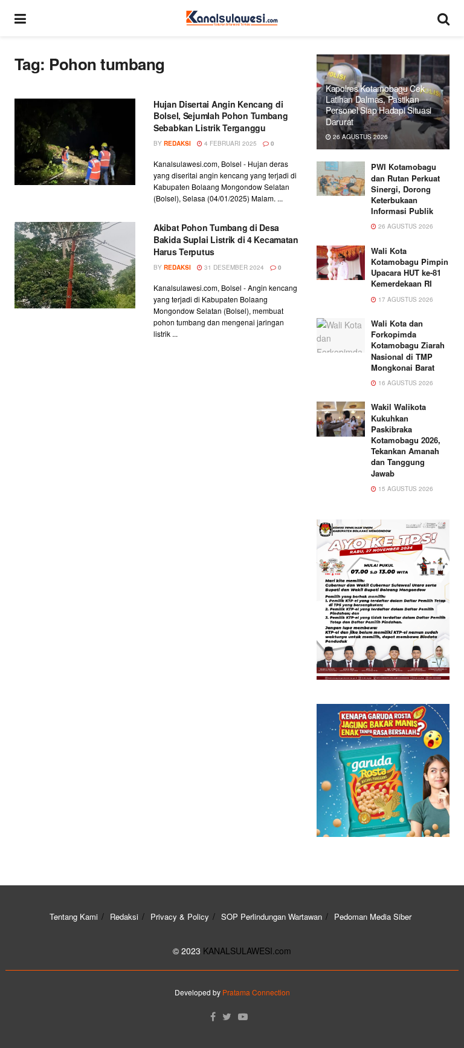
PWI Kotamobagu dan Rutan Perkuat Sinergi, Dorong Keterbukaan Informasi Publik (405, 188)
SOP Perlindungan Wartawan (271, 916)
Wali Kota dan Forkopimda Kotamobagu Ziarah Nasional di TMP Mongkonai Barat (408, 345)
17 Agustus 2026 (404, 299)
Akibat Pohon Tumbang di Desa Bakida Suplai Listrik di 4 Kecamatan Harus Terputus (225, 239)
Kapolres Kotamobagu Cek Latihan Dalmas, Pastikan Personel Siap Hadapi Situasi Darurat (378, 105)
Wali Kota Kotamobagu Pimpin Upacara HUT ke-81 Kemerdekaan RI (409, 267)
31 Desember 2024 (233, 267)
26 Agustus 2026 (359, 136)
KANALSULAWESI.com (247, 951)
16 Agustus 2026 (404, 383)
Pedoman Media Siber (372, 916)
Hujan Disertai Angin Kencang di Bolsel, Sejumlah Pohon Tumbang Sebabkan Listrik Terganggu (220, 116)
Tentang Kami (74, 916)
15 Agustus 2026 (404, 488)
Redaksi (177, 143)
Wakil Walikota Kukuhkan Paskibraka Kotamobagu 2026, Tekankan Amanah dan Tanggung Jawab (405, 439)
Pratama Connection (256, 992)
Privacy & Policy (179, 916)
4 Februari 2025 (229, 143)
